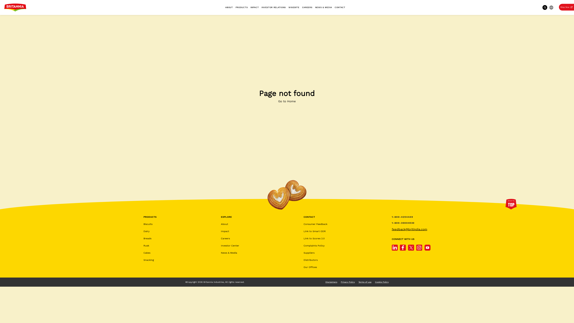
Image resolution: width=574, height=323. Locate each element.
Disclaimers (331, 282)
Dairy (146, 231)
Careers (307, 7)
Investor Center (230, 245)
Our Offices (310, 267)
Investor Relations (273, 7)
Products (242, 7)
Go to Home (287, 101)
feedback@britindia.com (409, 229)
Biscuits (148, 224)
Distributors (311, 260)
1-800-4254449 (402, 217)
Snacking (149, 260)
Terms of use (364, 282)
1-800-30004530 (403, 223)
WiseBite (293, 7)
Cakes (147, 253)
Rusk (146, 245)
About (229, 7)
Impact (254, 7)
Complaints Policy (314, 245)
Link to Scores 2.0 (314, 238)
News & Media (323, 7)
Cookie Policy (382, 282)
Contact (340, 7)
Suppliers (309, 253)
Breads (147, 238)
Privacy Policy (348, 282)
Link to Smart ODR (315, 231)
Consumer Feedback (315, 224)
